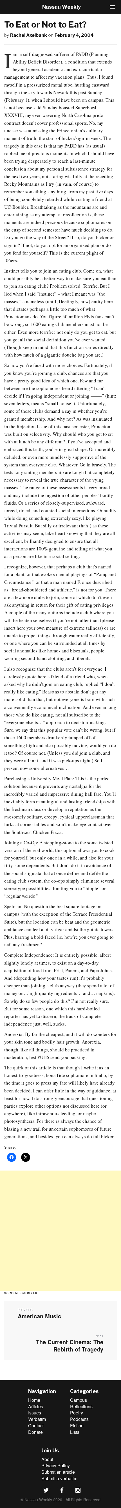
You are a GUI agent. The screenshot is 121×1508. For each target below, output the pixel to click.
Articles (35, 1406)
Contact (36, 1425)
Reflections (81, 1406)
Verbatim (37, 1419)
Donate (35, 1432)
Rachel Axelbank (28, 35)
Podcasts (79, 1419)
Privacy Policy (55, 1465)
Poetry (76, 1412)
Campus (78, 1400)
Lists (74, 1432)
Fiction (77, 1425)
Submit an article (58, 1472)
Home (34, 1400)
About (47, 1459)
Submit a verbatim (59, 1478)
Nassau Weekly (61, 7)
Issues (34, 1412)
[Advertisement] (60, 1231)
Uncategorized (23, 1292)
